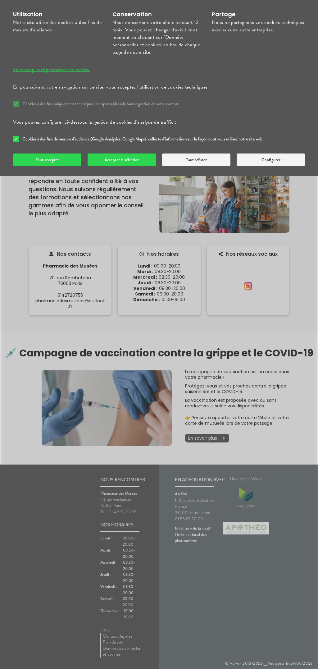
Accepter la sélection (121, 160)
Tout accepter (47, 160)
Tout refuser (196, 160)
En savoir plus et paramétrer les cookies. (51, 69)
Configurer (270, 160)
